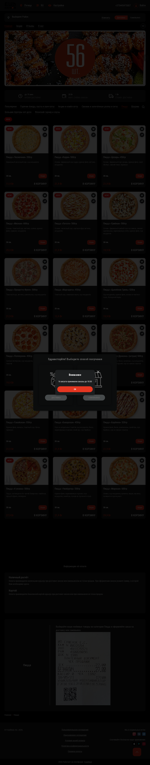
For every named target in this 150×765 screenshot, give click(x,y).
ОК (75, 389)
